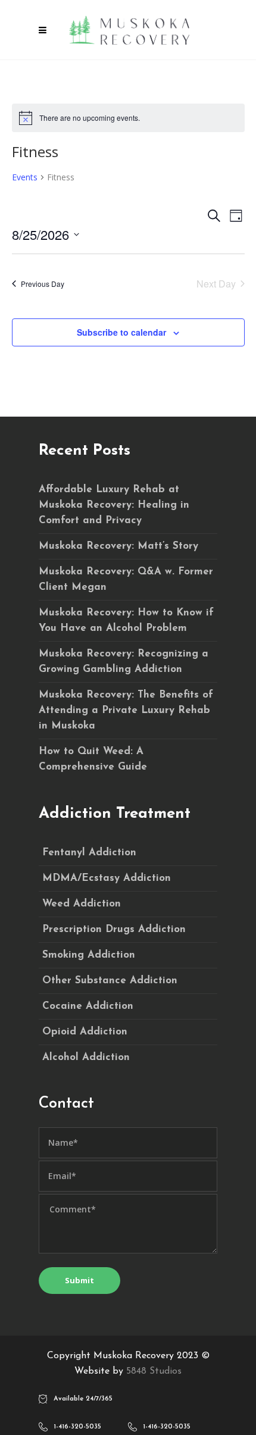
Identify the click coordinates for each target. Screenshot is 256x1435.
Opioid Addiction (84, 1032)
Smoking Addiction (88, 955)
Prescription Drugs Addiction (114, 929)
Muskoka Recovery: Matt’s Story (118, 546)
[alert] (128, 118)
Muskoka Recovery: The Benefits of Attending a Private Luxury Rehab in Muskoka (126, 710)
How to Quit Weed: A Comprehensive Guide (93, 759)
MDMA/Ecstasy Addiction (106, 878)
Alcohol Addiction (86, 1057)
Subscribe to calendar (121, 332)
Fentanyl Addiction (89, 853)
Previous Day (42, 284)
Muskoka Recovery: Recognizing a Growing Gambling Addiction (123, 661)
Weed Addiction (81, 904)
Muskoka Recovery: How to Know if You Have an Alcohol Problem (126, 620)
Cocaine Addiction (87, 1006)
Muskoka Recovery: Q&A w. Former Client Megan (126, 579)
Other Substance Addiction (109, 981)
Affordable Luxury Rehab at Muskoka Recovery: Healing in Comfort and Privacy (114, 505)
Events (25, 177)
